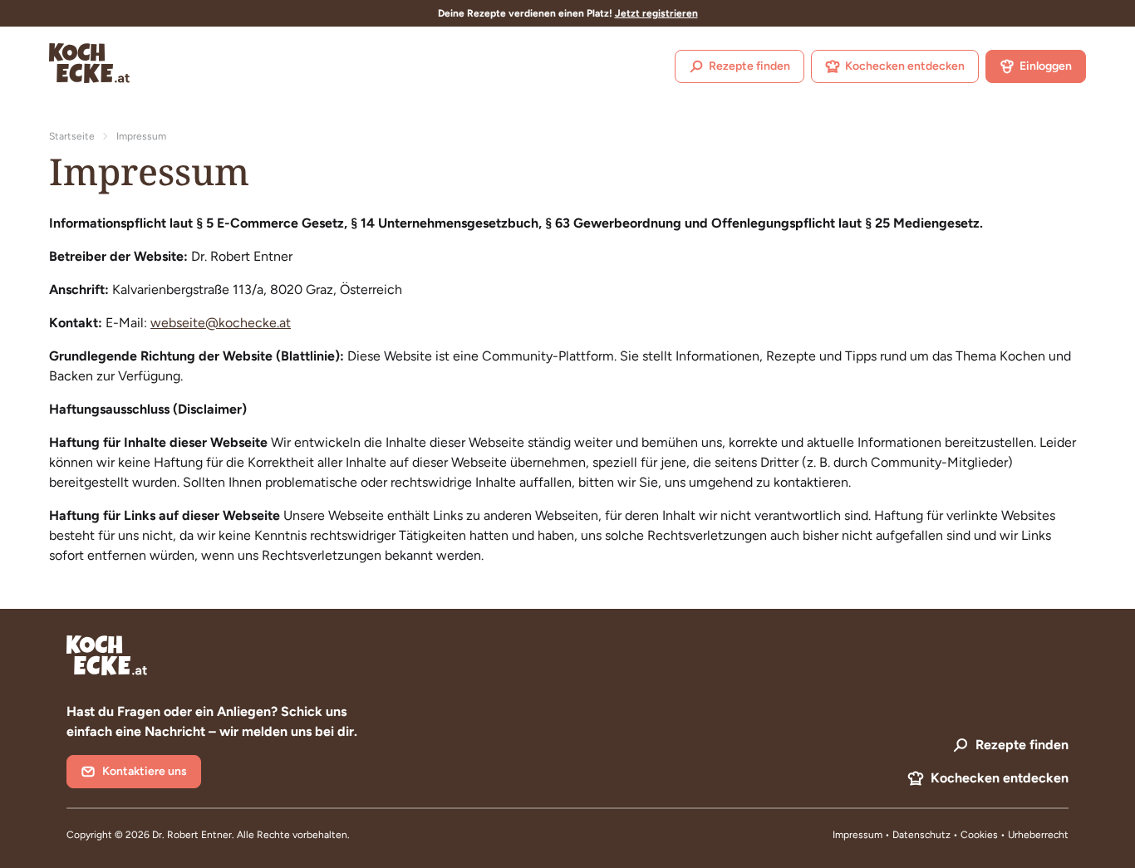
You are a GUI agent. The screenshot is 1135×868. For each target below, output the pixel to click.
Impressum (857, 835)
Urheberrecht (1038, 835)
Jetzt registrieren (656, 13)
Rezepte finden (749, 66)
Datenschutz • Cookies (946, 835)
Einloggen (1046, 66)
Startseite (72, 136)
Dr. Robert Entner (192, 835)
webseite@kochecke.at (220, 323)
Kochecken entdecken (905, 66)
